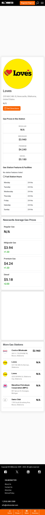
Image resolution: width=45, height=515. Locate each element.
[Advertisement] (22, 30)
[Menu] (42, 2)
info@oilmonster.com (10, 505)
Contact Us (8, 487)
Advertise (8, 490)
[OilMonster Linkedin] (28, 472)
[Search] (37, 2)
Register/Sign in (27, 3)
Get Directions (12, 108)
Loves (14, 362)
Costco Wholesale (19, 350)
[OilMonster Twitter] (16, 472)
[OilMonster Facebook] (5, 472)
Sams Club (16, 399)
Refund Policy (9, 493)
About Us (8, 484)
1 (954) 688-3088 (8, 501)
